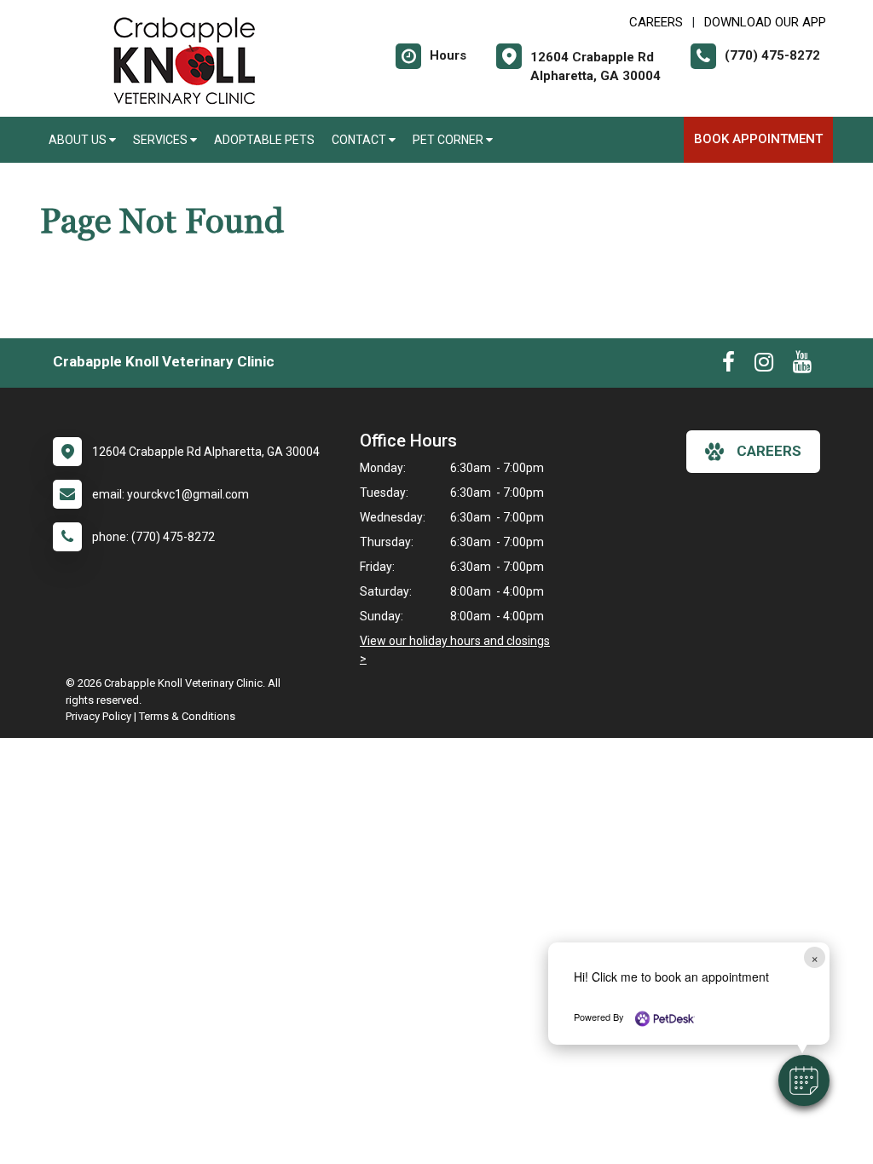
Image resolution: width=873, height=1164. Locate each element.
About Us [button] (79, 140)
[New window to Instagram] (764, 365)
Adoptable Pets (264, 140)
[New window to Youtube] (802, 365)
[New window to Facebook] (728, 365)
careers (769, 450)
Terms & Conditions (187, 716)
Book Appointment (758, 139)
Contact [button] (360, 140)
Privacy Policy (98, 716)
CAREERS (656, 22)
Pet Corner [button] (449, 140)
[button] (804, 1080)
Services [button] (161, 140)
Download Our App (765, 22)
